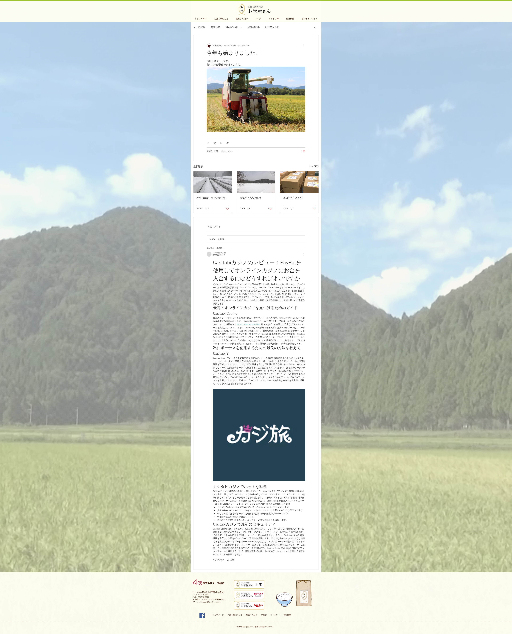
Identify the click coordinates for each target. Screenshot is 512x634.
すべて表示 (314, 166)
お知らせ (215, 27)
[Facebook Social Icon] (202, 615)
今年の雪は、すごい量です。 (212, 198)
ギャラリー (275, 615)
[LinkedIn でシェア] (221, 143)
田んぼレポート (234, 27)
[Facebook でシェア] (208, 143)
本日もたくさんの (292, 198)
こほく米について (234, 615)
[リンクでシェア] (227, 143)
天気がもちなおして (251, 198)
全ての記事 (199, 27)
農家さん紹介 (251, 615)
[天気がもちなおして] (256, 182)
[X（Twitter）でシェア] (214, 143)
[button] (315, 27)
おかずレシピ (272, 27)
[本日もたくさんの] (299, 182)
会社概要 (287, 615)
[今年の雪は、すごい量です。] (212, 182)
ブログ (264, 615)
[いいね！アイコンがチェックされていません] (215, 560)
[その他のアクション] (303, 45)
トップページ (218, 615)
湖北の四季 (254, 27)
